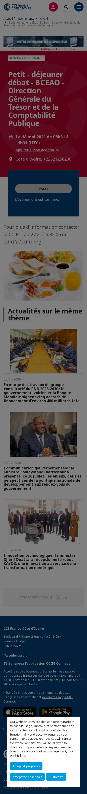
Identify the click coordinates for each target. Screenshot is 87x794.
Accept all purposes (26, 766)
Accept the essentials (27, 777)
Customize (56, 777)
